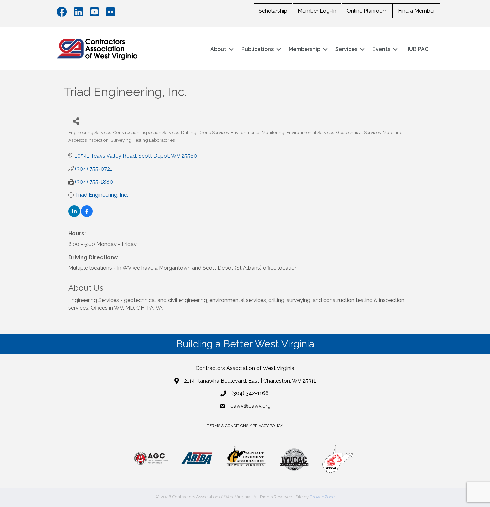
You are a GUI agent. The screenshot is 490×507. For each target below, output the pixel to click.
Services (346, 49)
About (218, 49)
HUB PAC (416, 49)
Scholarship (273, 11)
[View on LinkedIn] (74, 215)
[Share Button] (75, 120)
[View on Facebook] (87, 215)
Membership (304, 49)
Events (381, 49)
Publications (257, 49)
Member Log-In (317, 11)
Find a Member (416, 11)
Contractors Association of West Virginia (245, 368)
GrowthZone (322, 496)
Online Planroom (367, 11)
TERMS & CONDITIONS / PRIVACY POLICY (245, 425)
